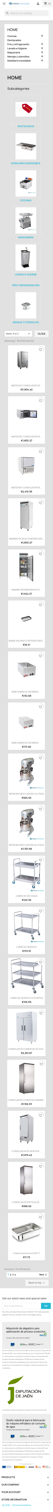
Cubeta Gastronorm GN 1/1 (26, 1253)
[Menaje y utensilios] (25, 305)
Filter (41, 333)
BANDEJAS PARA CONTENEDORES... (26, 640)
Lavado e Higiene (17, 48)
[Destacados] (25, 109)
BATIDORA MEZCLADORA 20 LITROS (26, 845)
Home (12, 29)
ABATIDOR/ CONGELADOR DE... (26, 385)
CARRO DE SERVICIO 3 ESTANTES (26, 998)
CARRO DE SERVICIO (26, 947)
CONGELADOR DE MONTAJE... (26, 1151)
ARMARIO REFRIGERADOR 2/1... (26, 589)
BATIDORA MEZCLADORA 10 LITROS (26, 793)
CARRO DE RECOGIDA (26, 896)
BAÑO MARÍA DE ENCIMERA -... (26, 691)
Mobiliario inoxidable (19, 60)
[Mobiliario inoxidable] (25, 146)
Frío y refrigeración (18, 44)
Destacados (14, 40)
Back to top (37, 1283)
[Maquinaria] (25, 220)
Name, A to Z (18, 333)
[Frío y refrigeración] (25, 281)
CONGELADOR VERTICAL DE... (26, 1202)
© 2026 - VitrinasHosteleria (16, 1505)
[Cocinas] (25, 183)
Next (43, 1275)
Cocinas (12, 36)
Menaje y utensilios (18, 56)
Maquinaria (13, 52)
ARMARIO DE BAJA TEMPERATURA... (26, 538)
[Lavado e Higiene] (25, 257)
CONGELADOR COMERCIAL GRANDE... (26, 1100)
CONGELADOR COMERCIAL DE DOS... (26, 1049)
